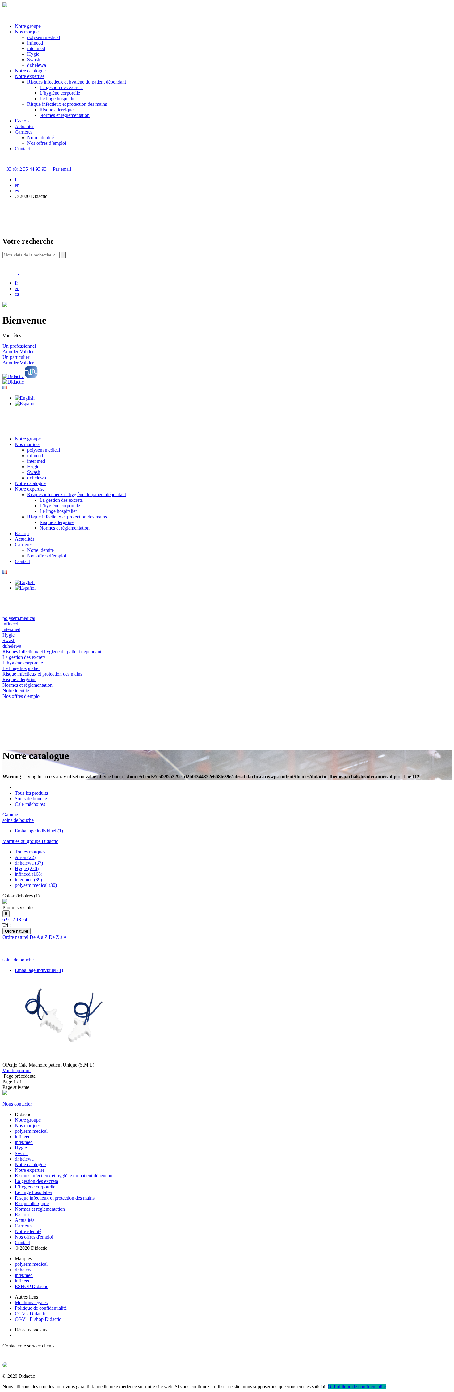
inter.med (36, 48)
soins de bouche (18, 820)
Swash (33, 59)
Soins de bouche (31, 798)
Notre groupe (28, 26)
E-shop (22, 120)
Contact (22, 148)
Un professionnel (19, 346)
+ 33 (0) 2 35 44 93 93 (25, 169)
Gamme (10, 814)
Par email (62, 169)
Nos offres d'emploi (34, 1236)
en (17, 185)
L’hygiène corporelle (60, 93)
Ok (331, 1386)
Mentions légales (31, 1302)
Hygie (33, 54)
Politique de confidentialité (41, 1308)
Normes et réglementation (65, 115)
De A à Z (39, 937)
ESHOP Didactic (31, 1286)
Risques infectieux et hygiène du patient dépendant (76, 81)
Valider (27, 351)
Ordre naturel (16, 937)
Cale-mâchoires (30, 804)
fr (16, 179)
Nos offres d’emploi (46, 143)
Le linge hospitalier (58, 98)
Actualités (24, 126)
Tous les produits (31, 793)
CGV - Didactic (30, 1313)
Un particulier (15, 357)
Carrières (23, 132)
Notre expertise (29, 76)
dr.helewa (36, 65)
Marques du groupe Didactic (30, 841)
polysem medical (31, 1264)
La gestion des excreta (61, 87)
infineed (35, 42)
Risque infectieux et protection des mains (67, 104)
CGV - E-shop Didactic (38, 1319)
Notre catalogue (30, 70)
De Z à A (58, 937)
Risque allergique (57, 109)
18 (18, 919)
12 (12, 919)
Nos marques (27, 31)
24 (24, 919)
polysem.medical (43, 37)
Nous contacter (17, 1103)
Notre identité (40, 137)
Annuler (10, 351)
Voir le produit (16, 1070)
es (17, 190)
